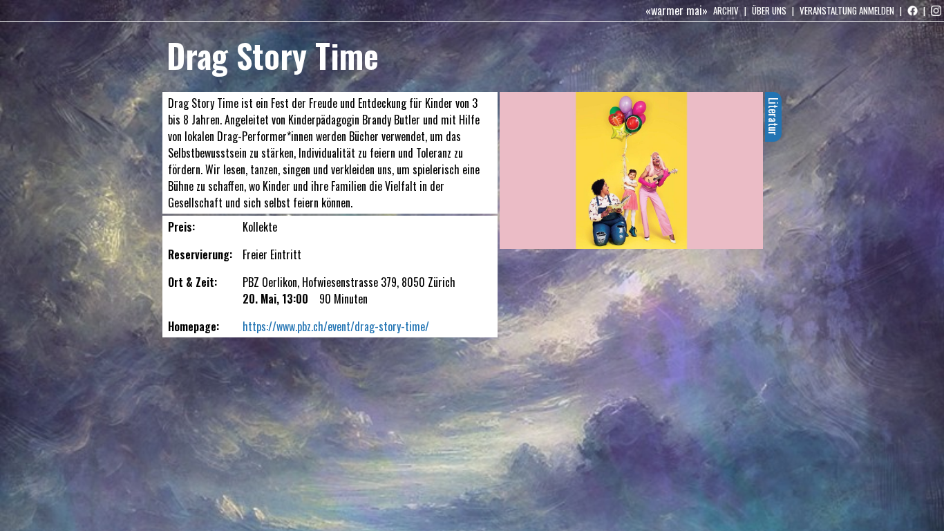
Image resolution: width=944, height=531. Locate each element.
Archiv (726, 10)
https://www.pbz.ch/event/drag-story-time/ (336, 326)
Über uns (769, 10)
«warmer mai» (676, 10)
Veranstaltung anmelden (847, 10)
